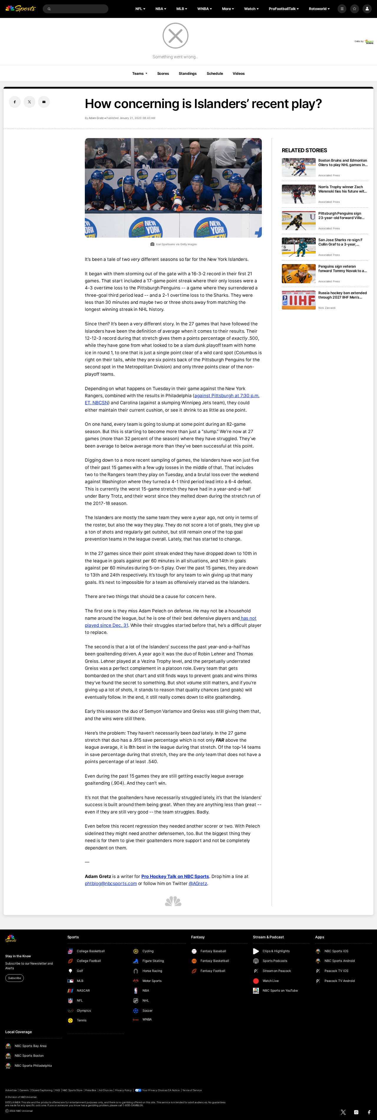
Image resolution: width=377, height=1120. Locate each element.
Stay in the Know (18, 956)
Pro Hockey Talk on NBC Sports (175, 876)
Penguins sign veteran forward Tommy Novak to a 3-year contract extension (341, 268)
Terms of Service (192, 1090)
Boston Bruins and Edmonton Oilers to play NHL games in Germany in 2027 (342, 162)
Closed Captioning (42, 1090)
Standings (188, 73)
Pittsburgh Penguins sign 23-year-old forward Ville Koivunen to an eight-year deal (340, 215)
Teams (137, 73)
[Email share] (44, 102)
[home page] (20, 9)
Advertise (10, 1090)
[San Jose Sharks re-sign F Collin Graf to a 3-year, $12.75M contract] (299, 247)
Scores (163, 73)
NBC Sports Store (72, 1090)
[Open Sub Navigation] (145, 9)
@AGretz (198, 883)
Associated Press (329, 175)
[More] (342, 8)
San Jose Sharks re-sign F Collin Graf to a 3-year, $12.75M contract (340, 242)
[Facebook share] (15, 102)
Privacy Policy (123, 1090)
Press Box (90, 1090)
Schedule (215, 73)
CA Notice (174, 1090)
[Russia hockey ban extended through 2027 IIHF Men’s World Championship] (299, 300)
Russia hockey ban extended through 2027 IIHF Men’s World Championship (342, 295)
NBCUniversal (29, 1097)
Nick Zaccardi (326, 307)
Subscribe (14, 978)
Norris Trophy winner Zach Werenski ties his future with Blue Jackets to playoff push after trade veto (342, 189)
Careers (24, 1090)
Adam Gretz (96, 118)
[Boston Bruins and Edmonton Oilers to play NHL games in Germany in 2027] (299, 167)
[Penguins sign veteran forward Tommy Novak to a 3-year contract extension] (299, 273)
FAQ (57, 1090)
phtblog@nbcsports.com (111, 883)
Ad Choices (105, 1090)
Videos (238, 73)
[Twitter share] (29, 102)
